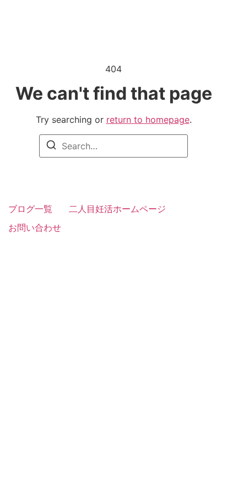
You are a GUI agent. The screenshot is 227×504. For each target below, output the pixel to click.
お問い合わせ (34, 227)
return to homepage (148, 119)
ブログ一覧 (30, 208)
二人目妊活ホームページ (117, 208)
